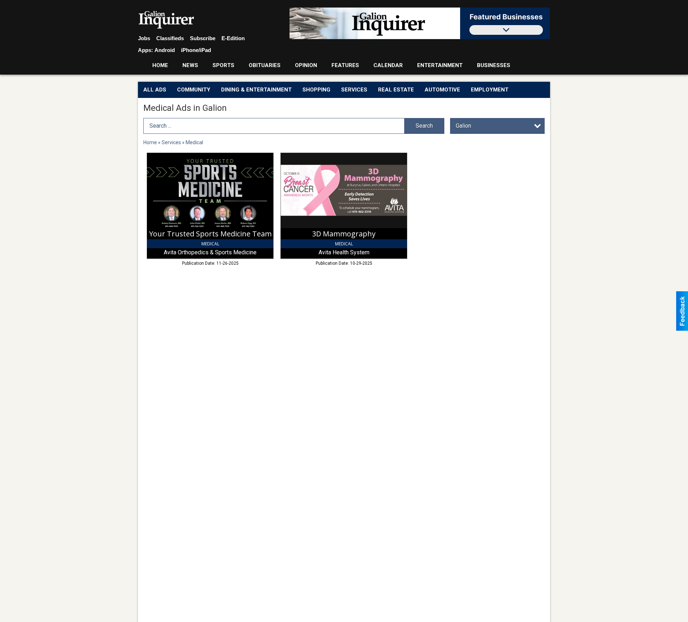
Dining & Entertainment (256, 89)
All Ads (154, 89)
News (190, 65)
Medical (194, 142)
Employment (489, 89)
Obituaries (265, 65)
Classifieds (170, 38)
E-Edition (233, 38)
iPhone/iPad (196, 50)
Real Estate (396, 89)
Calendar (388, 65)
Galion (463, 125)
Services (354, 89)
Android (164, 50)
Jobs (144, 38)
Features (345, 65)
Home (160, 65)
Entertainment (440, 65)
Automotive (442, 89)
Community (193, 89)
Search (424, 125)
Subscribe (202, 38)
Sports (223, 65)
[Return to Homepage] (166, 20)
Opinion (306, 65)
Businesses (493, 65)
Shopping (316, 89)
